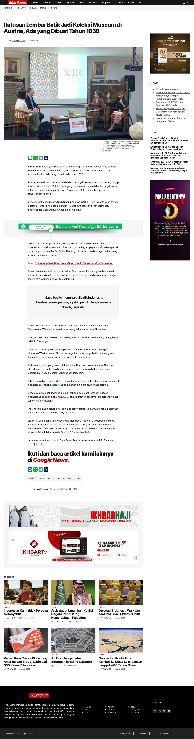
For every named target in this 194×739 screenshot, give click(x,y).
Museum (61, 478)
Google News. (51, 460)
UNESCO (63, 396)
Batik (42, 478)
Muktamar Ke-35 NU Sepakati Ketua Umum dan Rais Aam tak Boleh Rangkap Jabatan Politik (168, 155)
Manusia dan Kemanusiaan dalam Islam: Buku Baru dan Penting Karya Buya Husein (168, 170)
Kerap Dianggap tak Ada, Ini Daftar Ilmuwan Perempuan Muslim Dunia (170, 111)
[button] (5, 2)
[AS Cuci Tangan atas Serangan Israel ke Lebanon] (73, 640)
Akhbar (8, 20)
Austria (32, 478)
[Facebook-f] (155, 711)
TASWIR (43, 8)
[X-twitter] (160, 711)
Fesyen (50, 478)
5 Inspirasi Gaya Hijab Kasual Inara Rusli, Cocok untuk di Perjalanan (74, 263)
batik (61, 166)
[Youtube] (169, 711)
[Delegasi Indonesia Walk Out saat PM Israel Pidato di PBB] (121, 592)
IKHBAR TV (21, 8)
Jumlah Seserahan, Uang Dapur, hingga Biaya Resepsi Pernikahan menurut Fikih (173, 95)
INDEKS (54, 8)
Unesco (78, 478)
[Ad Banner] (73, 229)
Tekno (102, 654)
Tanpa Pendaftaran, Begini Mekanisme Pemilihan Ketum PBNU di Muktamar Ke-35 (169, 140)
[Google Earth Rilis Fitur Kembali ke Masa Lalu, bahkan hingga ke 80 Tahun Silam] (121, 640)
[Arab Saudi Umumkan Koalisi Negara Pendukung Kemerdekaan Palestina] (73, 592)
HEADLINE (8, 8)
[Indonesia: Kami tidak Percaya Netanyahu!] (26, 592)
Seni (69, 478)
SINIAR (33, 8)
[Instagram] (164, 711)
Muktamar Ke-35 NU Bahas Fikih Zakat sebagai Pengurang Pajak (166, 148)
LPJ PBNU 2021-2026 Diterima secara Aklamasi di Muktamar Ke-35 (169, 163)
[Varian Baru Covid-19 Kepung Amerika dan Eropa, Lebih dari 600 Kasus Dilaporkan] (26, 640)
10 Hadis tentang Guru (167, 89)
